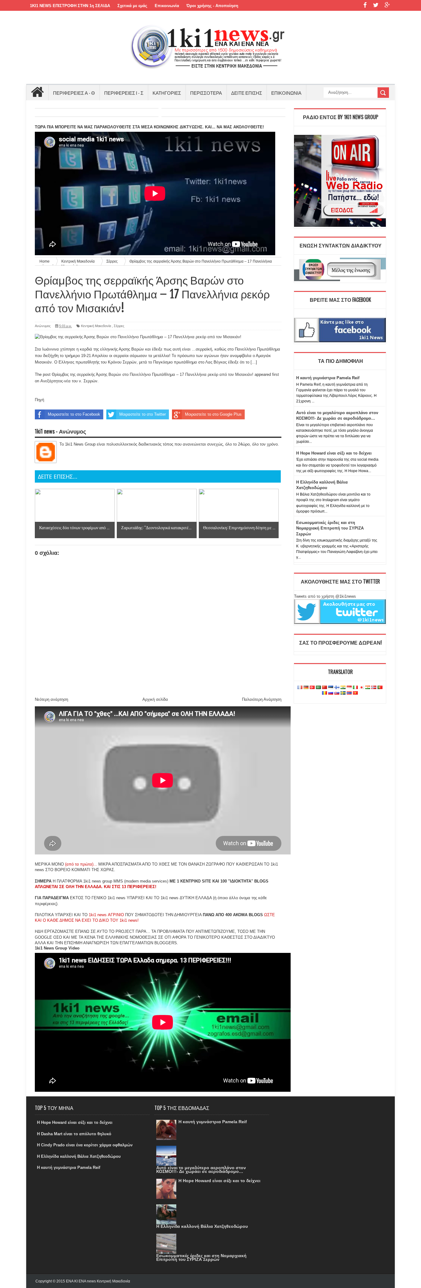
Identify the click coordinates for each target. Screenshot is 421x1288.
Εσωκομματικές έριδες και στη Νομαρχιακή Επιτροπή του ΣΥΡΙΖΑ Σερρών (330, 528)
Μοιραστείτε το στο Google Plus (213, 414)
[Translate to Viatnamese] (355, 693)
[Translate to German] (306, 687)
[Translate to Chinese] (324, 687)
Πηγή (39, 399)
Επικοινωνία (167, 5)
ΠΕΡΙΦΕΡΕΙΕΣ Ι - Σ (123, 92)
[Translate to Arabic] (318, 687)
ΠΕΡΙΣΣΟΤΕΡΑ (206, 92)
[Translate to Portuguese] (380, 687)
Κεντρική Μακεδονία (96, 326)
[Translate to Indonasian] (349, 687)
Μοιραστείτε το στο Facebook (74, 414)
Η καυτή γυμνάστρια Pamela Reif (327, 378)
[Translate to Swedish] (343, 693)
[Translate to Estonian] (330, 687)
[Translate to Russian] (330, 693)
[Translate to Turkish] (312, 687)
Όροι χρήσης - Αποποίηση (212, 5)
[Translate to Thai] (349, 693)
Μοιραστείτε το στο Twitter (142, 414)
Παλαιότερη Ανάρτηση (261, 699)
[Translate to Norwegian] (373, 687)
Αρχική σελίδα (155, 699)
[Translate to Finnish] (336, 687)
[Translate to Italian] (355, 687)
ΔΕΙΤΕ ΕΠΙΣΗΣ (246, 92)
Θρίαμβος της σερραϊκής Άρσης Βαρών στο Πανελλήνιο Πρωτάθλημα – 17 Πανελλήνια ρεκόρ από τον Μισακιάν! (152, 374)
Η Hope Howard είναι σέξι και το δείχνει (334, 453)
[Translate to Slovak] (336, 693)
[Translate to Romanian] (324, 693)
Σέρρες (119, 326)
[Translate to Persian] (367, 687)
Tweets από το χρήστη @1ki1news (325, 596)
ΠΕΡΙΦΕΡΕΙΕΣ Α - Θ (74, 92)
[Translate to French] (299, 687)
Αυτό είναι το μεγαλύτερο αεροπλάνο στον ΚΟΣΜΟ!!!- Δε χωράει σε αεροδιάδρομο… (201, 1169)
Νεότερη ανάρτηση (51, 699)
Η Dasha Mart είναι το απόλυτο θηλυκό (74, 1134)
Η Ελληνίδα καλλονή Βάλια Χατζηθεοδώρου (79, 1156)
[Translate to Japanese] (361, 687)
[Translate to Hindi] (343, 687)
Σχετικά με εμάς (132, 5)
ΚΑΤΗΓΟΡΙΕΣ (167, 92)
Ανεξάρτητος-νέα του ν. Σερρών (68, 381)
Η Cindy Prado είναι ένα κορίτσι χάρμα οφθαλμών (85, 1145)
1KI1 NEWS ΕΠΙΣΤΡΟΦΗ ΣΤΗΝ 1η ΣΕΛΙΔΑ (70, 5)
